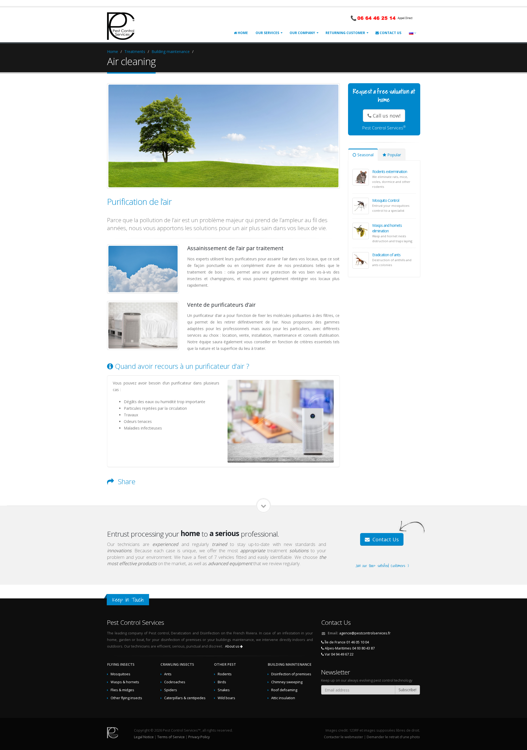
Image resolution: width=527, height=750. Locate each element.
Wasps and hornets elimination (387, 228)
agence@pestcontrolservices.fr (365, 633)
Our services (267, 32)
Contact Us (390, 32)
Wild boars (226, 698)
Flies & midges (122, 690)
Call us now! (385, 115)
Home (242, 32)
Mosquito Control (385, 200)
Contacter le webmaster (343, 737)
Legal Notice (144, 737)
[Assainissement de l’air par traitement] (143, 268)
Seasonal (365, 154)
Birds (222, 682)
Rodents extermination (389, 171)
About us (232, 646)
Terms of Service (171, 737)
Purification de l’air (139, 201)
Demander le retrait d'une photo (393, 737)
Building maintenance (171, 51)
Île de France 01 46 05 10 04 (346, 642)
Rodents (225, 674)
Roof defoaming (284, 690)
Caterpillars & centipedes (185, 698)
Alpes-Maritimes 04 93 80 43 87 (349, 648)
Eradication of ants (386, 254)
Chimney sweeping (286, 682)
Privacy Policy (199, 737)
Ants (168, 674)
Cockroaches (174, 682)
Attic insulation (283, 698)
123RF (354, 730)
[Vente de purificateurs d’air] (143, 325)
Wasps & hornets (125, 682)
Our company (302, 32)
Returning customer (345, 32)
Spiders (170, 690)
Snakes (224, 690)
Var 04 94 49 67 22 (339, 654)
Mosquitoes (120, 674)
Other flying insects (126, 698)
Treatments (134, 51)
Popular (393, 154)
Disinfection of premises (291, 674)
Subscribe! (407, 689)
